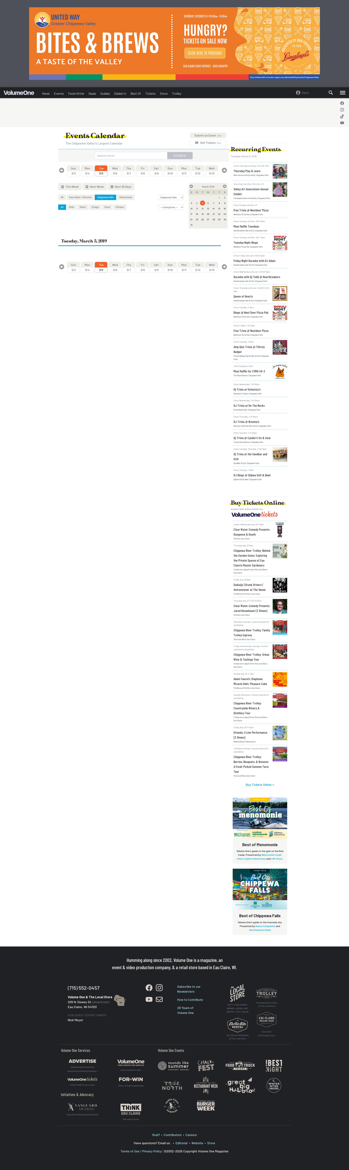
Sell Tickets (210, 142)
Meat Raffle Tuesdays (246, 226)
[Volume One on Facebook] (342, 103)
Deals (92, 93)
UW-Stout (277, 858)
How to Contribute (190, 1000)
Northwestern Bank (260, 929)
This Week (72, 186)
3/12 (197, 170)
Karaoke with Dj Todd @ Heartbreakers (257, 277)
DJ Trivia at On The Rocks (249, 405)
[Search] (330, 92)
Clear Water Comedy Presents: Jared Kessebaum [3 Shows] (252, 608)
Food (107, 206)
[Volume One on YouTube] (342, 123)
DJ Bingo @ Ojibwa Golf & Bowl (252, 475)
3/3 (73, 170)
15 (219, 208)
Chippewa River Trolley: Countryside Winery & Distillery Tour (248, 708)
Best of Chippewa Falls (260, 915)
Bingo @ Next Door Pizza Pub (251, 312)
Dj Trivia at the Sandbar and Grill (250, 456)
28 (213, 219)
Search (180, 155)
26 (202, 219)
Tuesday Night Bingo (246, 242)
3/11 (184, 170)
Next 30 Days (122, 186)
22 (219, 214)
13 (208, 208)
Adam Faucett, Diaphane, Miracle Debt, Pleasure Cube (250, 681)
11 (197, 208)
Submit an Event (208, 135)
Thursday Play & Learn (247, 171)
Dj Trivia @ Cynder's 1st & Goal (252, 438)
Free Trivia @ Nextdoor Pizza (251, 210)
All (62, 197)
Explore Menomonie (255, 858)
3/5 (101, 170)
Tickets (150, 93)
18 (197, 214)
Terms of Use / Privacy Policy (141, 1151)
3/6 (115, 170)
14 (214, 208)
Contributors (173, 1135)
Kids (71, 206)
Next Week (96, 186)
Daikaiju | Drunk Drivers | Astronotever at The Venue (250, 587)
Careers (191, 1135)
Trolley (176, 93)
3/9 (156, 170)
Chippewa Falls (105, 197)
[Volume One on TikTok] (342, 116)
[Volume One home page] (22, 93)
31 (191, 225)
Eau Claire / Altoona (80, 197)
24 (191, 219)
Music (83, 206)
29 (219, 219)
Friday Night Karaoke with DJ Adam (254, 261)
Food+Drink (76, 93)
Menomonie (125, 197)
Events (59, 93)
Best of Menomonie (260, 844)
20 (208, 214)
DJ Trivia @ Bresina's (246, 422)
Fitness (120, 206)
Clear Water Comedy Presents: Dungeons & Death (252, 531)
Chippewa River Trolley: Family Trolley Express (252, 632)
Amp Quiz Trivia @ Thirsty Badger (249, 349)
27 (208, 219)
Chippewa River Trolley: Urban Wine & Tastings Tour (251, 656)
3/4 (87, 170)
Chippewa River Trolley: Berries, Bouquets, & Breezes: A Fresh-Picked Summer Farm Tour (251, 764)
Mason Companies (265, 926)
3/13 (211, 170)
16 (225, 208)
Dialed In (120, 93)
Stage (95, 206)
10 (191, 208)
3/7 (128, 170)
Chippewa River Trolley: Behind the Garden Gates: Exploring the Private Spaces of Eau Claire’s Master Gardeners (252, 557)
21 (214, 214)
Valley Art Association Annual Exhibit (251, 191)
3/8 (143, 170)
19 (203, 214)
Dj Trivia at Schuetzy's (247, 389)
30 (225, 219)
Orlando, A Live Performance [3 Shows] (250, 734)
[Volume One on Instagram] (342, 109)
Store (164, 93)
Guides (105, 93)
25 (197, 219)
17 (191, 214)
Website (197, 1143)
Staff (156, 1135)
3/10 (170, 170)
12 (203, 208)
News (46, 93)
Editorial (181, 1143)
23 (225, 214)
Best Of (136, 93)
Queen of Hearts (243, 296)
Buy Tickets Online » (260, 785)
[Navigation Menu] (342, 92)
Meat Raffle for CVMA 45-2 (249, 371)
